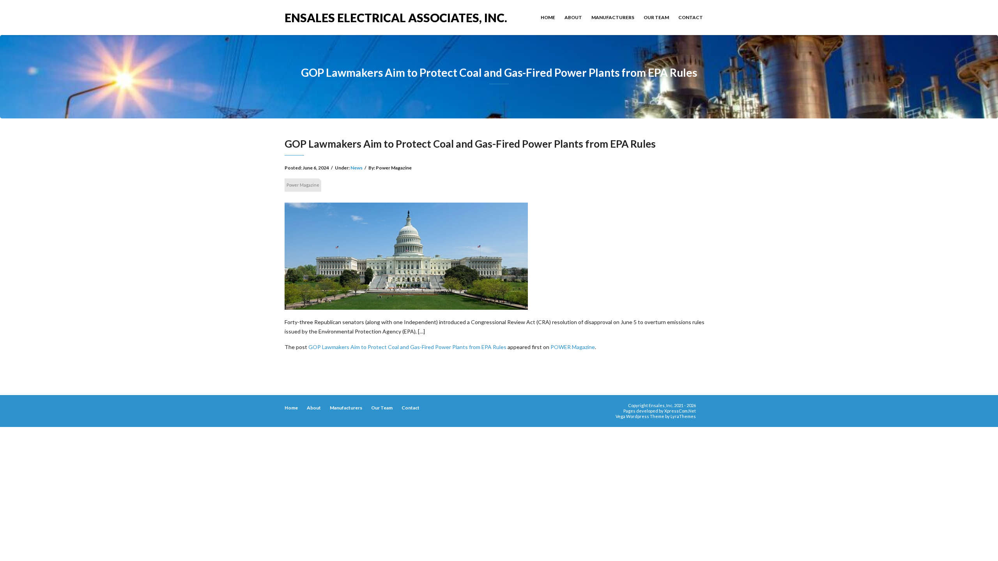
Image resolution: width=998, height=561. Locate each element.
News (356, 168)
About (573, 17)
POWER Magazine (572, 347)
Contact (690, 17)
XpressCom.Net (680, 410)
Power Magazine (303, 184)
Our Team (656, 17)
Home (548, 17)
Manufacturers (612, 17)
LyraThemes (683, 416)
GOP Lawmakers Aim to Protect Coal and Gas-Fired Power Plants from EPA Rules (407, 347)
